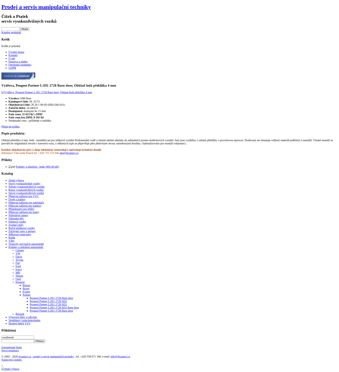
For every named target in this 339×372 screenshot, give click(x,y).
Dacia (19, 256)
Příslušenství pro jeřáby (21, 208)
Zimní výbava (16, 180)
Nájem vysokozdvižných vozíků (26, 186)
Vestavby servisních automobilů (26, 243)
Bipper (26, 285)
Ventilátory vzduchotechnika (24, 320)
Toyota (19, 259)
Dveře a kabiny (17, 199)
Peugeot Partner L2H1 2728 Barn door (51, 310)
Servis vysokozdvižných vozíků (26, 193)
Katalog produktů (11, 32)
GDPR (12, 67)
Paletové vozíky (17, 221)
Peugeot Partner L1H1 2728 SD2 (48, 301)
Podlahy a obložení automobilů (25, 247)
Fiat (18, 263)
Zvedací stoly (15, 224)
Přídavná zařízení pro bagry (23, 212)
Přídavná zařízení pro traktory (24, 205)
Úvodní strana (16, 52)
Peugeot (20, 282)
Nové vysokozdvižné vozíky (24, 183)
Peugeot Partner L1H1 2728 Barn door (51, 298)
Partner (27, 294)
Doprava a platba (18, 61)
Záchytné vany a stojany (22, 231)
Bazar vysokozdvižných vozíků (26, 189)
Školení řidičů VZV (19, 323)
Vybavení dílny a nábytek (22, 317)
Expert (26, 291)
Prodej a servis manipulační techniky (46, 7)
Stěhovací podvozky (19, 234)
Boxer (26, 288)
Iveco (19, 269)
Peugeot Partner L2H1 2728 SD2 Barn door (54, 307)
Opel (18, 278)
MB (18, 272)
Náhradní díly (16, 218)
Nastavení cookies (11, 359)
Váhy (11, 240)
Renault (20, 313)
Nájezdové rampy (18, 215)
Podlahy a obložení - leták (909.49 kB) (37, 166)
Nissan (19, 275)
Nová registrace (10, 350)
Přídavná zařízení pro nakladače (26, 202)
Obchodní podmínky (20, 64)
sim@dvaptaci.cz (69, 152)
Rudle (11, 237)
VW (18, 253)
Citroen (20, 250)
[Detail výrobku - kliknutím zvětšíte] (46, 92)
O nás (11, 58)
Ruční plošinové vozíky (21, 228)
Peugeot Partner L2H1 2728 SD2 (48, 304)
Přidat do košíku (10, 126)
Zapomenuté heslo (11, 347)
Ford (18, 266)
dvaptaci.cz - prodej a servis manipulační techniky (46, 356)
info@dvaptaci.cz (120, 356)
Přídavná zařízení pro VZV (23, 196)
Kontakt (12, 55)
